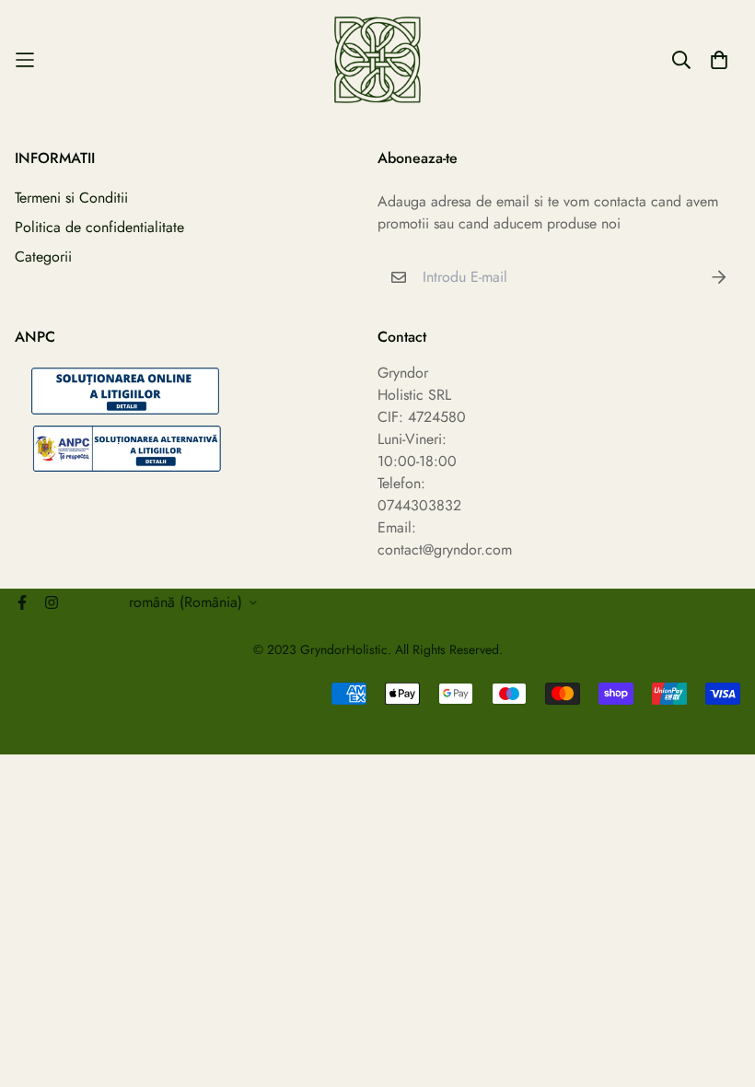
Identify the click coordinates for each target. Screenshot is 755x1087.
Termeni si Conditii (71, 197)
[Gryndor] (377, 60)
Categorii (43, 256)
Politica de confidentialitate (99, 227)
